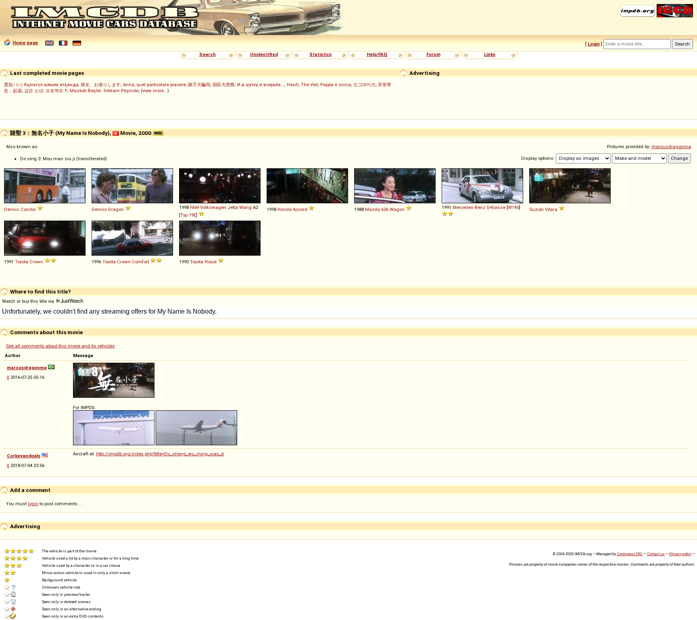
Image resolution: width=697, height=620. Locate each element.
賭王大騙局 (199, 84)
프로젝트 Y (56, 90)
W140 (513, 207)
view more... (154, 90)
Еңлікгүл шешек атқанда (51, 84)
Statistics (320, 54)
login (33, 503)
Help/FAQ (377, 54)
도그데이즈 (364, 84)
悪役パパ (13, 84)
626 (384, 209)
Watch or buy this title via (28, 301)
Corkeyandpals (23, 456)
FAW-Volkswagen (208, 207)
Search (207, 54)
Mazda (372, 209)
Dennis (11, 209)
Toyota (21, 262)
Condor (28, 209)
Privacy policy (680, 554)
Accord (300, 209)
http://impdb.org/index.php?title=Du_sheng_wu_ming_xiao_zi (160, 454)
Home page (25, 42)
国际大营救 (224, 84)
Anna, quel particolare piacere (154, 84)
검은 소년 (33, 90)
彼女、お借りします (101, 84)
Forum (433, 54)
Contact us (656, 554)
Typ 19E (188, 215)
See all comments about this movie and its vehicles (60, 346)
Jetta (232, 207)
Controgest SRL (630, 554)
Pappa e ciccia (335, 84)
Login (594, 44)
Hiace (211, 262)
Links (489, 54)
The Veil (309, 84)
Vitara (551, 209)
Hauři (292, 84)
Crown (36, 262)
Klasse (497, 207)
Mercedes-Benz (469, 207)
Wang (245, 207)
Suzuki (536, 209)
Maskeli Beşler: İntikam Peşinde (104, 90)
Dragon (116, 209)
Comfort (140, 262)
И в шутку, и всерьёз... (260, 84)
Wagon (397, 209)
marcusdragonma (671, 146)
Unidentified (264, 54)
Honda (285, 209)
